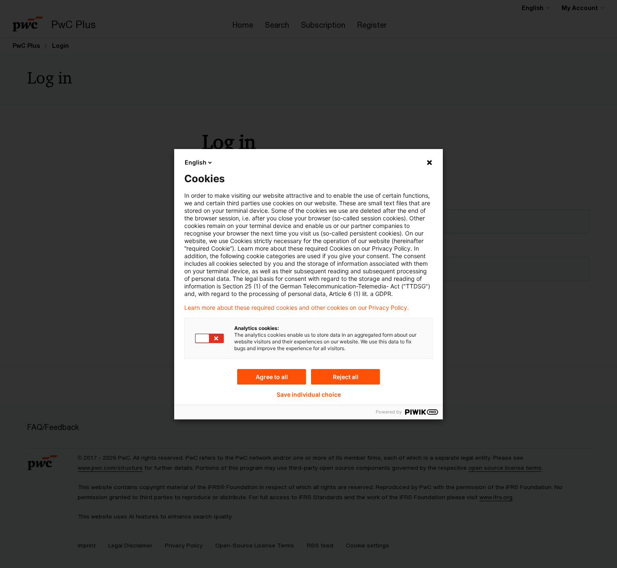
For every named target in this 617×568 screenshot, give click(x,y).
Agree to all (272, 376)
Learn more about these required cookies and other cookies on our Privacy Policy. (296, 307)
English (196, 162)
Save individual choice (309, 394)
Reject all (345, 376)
